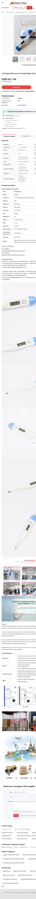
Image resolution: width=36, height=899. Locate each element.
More (3, 886)
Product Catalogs (25, 829)
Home (3, 12)
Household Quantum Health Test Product (13, 863)
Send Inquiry (16, 87)
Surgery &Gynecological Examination (24, 835)
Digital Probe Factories (9, 875)
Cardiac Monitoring (22, 839)
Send (16, 815)
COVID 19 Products (7, 839)
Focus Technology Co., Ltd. (21, 892)
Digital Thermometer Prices (25, 875)
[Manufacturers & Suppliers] (18, 3)
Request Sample (30, 91)
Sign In (4, 128)
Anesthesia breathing (22, 832)
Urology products (6, 835)
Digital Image (6, 871)
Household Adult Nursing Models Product (13, 859)
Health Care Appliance (21, 12)
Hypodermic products (7, 832)
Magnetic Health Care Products (11, 855)
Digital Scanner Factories (19, 871)
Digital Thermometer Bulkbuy (10, 883)
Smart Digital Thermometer (10, 879)
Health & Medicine (10, 12)
